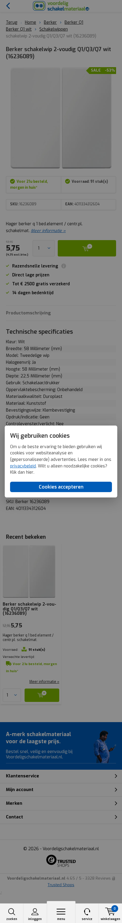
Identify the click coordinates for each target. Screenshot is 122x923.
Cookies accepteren (61, 487)
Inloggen (35, 919)
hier (29, 472)
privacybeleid (23, 466)
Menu (61, 919)
